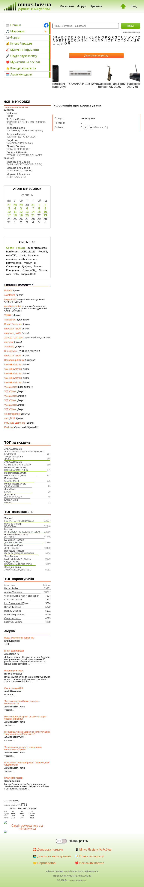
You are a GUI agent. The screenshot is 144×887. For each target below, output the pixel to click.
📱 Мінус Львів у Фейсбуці (93, 849)
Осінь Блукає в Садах (17, 464)
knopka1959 (28, 273)
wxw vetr (12, 273)
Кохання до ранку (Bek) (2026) (25, 130)
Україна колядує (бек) (18, 569)
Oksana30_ (29, 270)
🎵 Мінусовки (15, 31)
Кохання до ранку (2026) (21, 136)
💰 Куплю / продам (19, 43)
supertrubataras (37, 247)
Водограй (10, 526)
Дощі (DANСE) (12, 548)
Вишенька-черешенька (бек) (22, 531)
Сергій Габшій (15, 247)
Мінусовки (67, 6)
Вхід (133, 6)
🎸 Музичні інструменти (22, 49)
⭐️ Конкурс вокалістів (21, 68)
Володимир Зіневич (14, 614)
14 (33, 211)
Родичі (11, 116)
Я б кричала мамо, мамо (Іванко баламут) (24, 452)
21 (33, 215)
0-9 (55, 37)
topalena (33, 255)
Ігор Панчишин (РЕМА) (16, 603)
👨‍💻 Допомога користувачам (52, 856)
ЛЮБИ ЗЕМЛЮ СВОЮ (18, 149)
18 (15, 215)
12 (21, 211)
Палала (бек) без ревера (19, 553)
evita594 (11, 255)
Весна (8, 502)
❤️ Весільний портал (89, 863)
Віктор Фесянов (12, 607)
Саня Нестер (11, 618)
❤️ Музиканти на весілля (23, 62)
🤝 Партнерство (44, 863)
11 (15, 211)
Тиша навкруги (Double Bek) (24, 164)
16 (45, 211)
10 (9, 211)
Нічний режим (78, 841)
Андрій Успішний (13, 592)
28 (15, 205)
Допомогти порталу (96, 55)
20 (27, 215)
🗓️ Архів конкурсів (19, 74)
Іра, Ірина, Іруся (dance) (19, 521)
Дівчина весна (13, 542)
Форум (81, 6)
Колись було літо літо (17, 559)
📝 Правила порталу (89, 856)
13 (27, 211)
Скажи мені (11, 481)
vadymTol (30, 262)
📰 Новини (13, 25)
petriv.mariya (13, 262)
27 (9, 205)
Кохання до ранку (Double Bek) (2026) (26, 123)
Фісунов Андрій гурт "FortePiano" (21, 596)
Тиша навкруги (16, 176)
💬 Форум (13, 37)
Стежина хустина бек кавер (24, 155)
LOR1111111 (28, 251)
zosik (22, 255)
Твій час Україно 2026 (20, 143)
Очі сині (9, 537)
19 (21, 215)
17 (9, 215)
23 (45, 215)
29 (21, 205)
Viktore (43, 270)
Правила (96, 6)
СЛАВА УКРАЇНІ (12, 486)
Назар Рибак (11, 588)
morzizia (11, 258)
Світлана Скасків (13, 599)
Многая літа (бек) (15, 475)
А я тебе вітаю (13, 497)
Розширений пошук (131, 32)
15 (39, 211)
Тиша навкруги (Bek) (19, 170)
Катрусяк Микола (13, 622)
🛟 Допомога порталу (48, 849)
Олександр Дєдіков (18, 266)
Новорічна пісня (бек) (18, 564)
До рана (9, 459)
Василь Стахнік (12, 611)
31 (33, 205)
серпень (27, 195)
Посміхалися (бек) (16, 470)
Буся (7, 491)
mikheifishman (27, 258)
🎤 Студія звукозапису (21, 56)
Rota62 (42, 251)
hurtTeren (12, 251)
